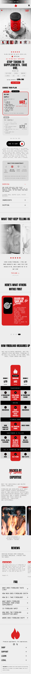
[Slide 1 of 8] (3, 42)
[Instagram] (14, 644)
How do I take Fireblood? (12, 597)
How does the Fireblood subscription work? (11, 613)
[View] (15, 634)
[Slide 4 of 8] (16, 42)
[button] (11, 334)
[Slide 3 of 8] (12, 42)
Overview (5, 184)
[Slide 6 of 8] (25, 42)
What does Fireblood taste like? (13, 588)
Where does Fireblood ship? (13, 618)
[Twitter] (17, 644)
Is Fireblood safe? (10, 608)
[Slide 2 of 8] (7, 42)
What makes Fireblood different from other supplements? (11, 603)
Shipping (5, 205)
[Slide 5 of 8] (21, 42)
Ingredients (7, 200)
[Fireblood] (15, 5)
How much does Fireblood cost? (14, 593)
